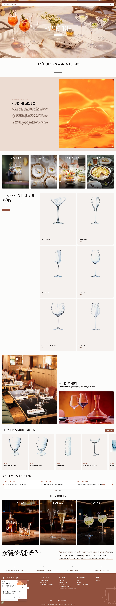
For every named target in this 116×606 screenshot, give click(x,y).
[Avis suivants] (112, 484)
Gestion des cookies (53, 604)
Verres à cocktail (75, 558)
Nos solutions (70, 4)
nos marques (77, 4)
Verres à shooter (93, 558)
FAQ (78, 580)
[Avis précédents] (3, 484)
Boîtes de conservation (90, 555)
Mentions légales (44, 604)
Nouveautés (109, 558)
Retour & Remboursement (83, 584)
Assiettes (62, 555)
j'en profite (58, 34)
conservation (58, 4)
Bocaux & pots (69, 555)
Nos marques (99, 580)
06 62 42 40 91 (44, 582)
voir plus (103, 484)
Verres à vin (101, 558)
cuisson (64, 4)
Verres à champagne (64, 558)
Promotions (61, 580)
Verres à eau (84, 558)
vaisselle (51, 4)
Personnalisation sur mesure (65, 586)
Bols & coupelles (79, 555)
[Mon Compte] (110, 4)
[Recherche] (109, 4)
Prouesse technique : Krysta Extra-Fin (67, 588)
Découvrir (109, 430)
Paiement (79, 582)
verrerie (46, 4)
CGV (49, 604)
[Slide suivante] (111, 451)
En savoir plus (14, 127)
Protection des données (62, 604)
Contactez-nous (45, 580)
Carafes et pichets (102, 555)
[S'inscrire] (28, 588)
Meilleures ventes (63, 582)
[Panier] (112, 4)
